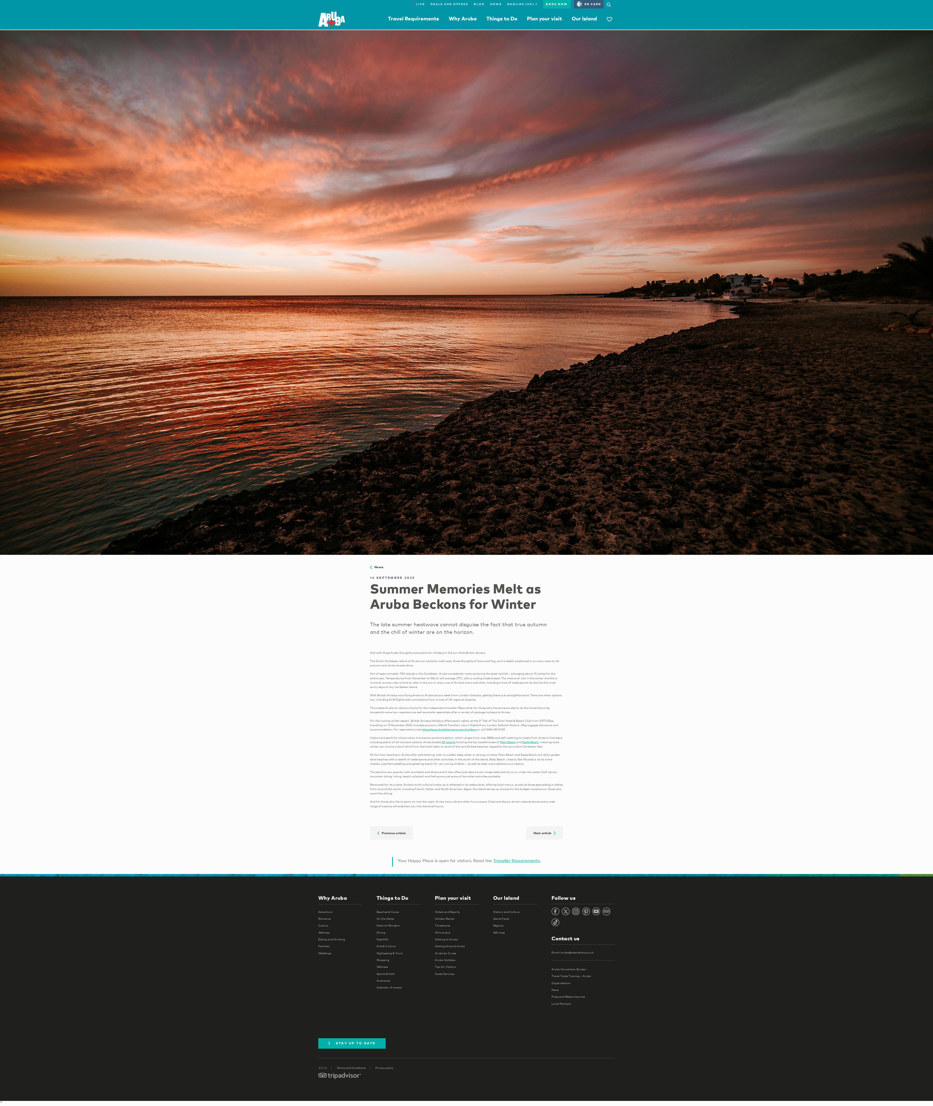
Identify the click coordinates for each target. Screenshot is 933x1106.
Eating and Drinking (331, 939)
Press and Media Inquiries (568, 996)
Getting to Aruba (446, 939)
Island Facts (501, 918)
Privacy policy (384, 1068)
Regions (498, 925)
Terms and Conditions (351, 1068)
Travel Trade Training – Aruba (571, 976)
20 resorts (448, 742)
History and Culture (506, 912)
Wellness (323, 932)
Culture (323, 925)
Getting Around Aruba (450, 946)
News (495, 4)
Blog (479, 4)
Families (323, 946)
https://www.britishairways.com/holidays (449, 729)
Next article (544, 833)
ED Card (593, 4)
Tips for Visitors (445, 967)
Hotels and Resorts (447, 912)
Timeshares (442, 925)
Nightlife (382, 939)
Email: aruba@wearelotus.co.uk (573, 952)
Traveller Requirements (516, 860)
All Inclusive (442, 932)
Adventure (325, 912)
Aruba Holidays (445, 960)
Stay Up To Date (356, 1043)
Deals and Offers (449, 4)
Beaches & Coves (388, 912)
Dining (381, 932)
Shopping (383, 960)
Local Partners (561, 1003)
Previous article (392, 833)
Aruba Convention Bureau (569, 969)
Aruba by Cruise (445, 953)
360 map (499, 932)
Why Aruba (463, 18)
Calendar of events (389, 987)
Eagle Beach (530, 742)
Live (419, 4)
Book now (556, 4)
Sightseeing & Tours (390, 953)
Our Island (584, 18)
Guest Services (444, 974)
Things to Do (501, 18)
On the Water (386, 918)
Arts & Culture (386, 946)
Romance (324, 918)
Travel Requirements (413, 18)
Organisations (561, 983)
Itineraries (383, 980)
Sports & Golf (386, 974)
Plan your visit (544, 18)
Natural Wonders (388, 925)
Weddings (324, 953)
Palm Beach (508, 742)
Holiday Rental (444, 918)
